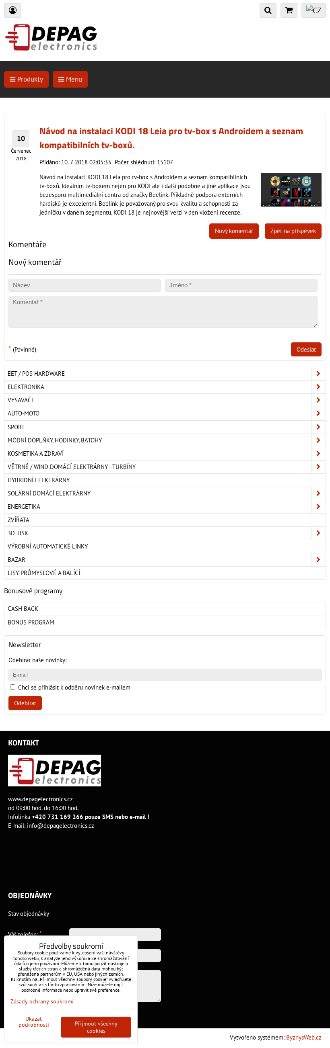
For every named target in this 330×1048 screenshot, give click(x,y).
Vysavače (21, 400)
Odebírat (25, 703)
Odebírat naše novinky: (37, 660)
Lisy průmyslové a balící (44, 573)
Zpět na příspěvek (293, 231)
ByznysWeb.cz (304, 1037)
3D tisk (18, 533)
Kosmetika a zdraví (36, 453)
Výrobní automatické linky (48, 546)
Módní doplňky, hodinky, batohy (55, 440)
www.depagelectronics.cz (40, 799)
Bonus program (31, 622)
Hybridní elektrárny (39, 480)
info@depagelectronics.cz (60, 825)
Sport (16, 427)
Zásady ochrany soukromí (42, 1001)
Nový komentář (234, 231)
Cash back (23, 608)
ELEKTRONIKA (26, 387)
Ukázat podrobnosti (34, 1022)
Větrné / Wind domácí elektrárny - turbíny (72, 467)
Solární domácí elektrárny (49, 493)
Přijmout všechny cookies (96, 1027)
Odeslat (306, 349)
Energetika (24, 506)
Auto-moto (23, 413)
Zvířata (18, 520)
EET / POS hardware (36, 373)
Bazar (16, 559)
